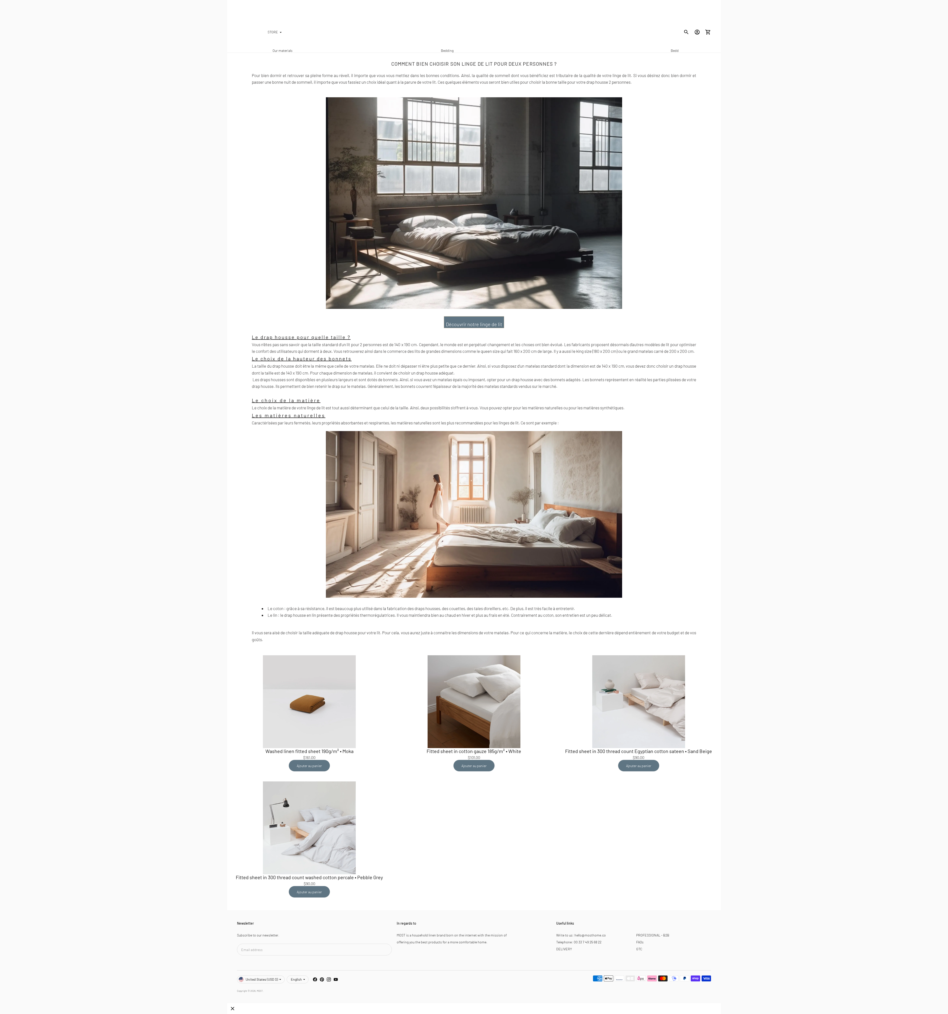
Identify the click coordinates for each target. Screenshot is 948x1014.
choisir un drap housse (676, 365)
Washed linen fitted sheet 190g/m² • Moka (309, 751)
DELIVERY (564, 949)
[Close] (232, 1008)
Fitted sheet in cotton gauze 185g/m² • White (474, 751)
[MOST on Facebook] (315, 979)
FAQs (640, 942)
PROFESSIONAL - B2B (652, 935)
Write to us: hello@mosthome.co (581, 935)
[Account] (697, 32)
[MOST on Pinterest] (321, 979)
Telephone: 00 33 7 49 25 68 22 (578, 942)
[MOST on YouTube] (335, 979)
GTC (639, 949)
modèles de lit (657, 344)
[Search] (686, 32)
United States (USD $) (262, 979)
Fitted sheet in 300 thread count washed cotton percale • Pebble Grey (309, 877)
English (296, 979)
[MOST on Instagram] (328, 979)
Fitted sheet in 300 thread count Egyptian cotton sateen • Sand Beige (638, 751)
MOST (260, 990)
